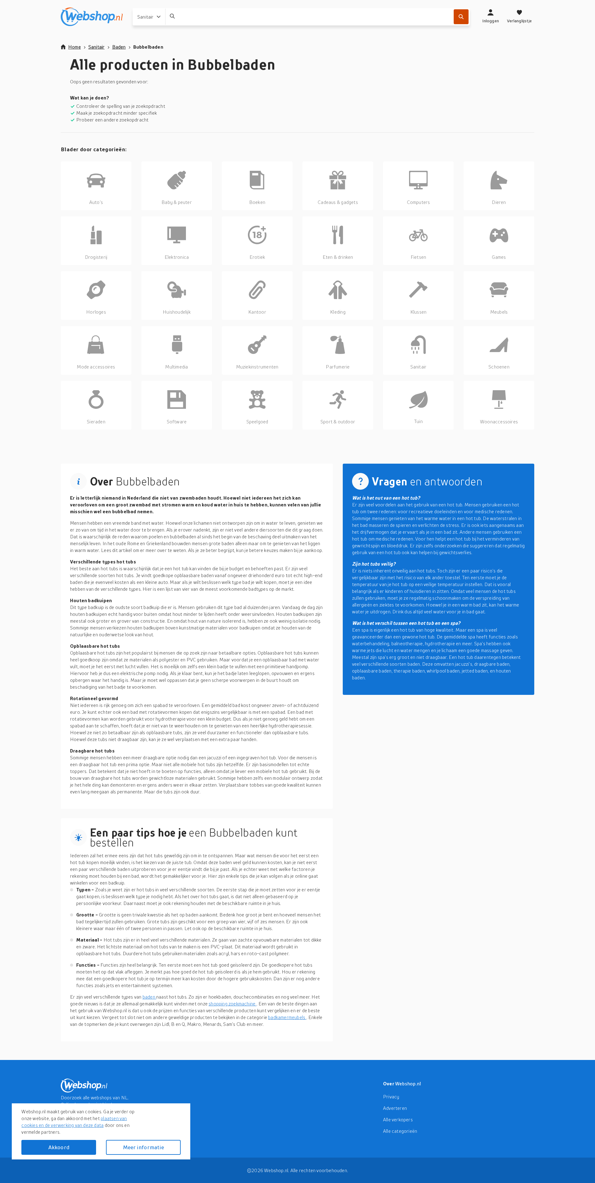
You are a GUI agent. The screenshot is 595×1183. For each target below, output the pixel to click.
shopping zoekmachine (232, 1003)
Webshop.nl (408, 1083)
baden (149, 997)
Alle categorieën (400, 1131)
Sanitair (96, 47)
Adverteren (395, 1108)
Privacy (391, 1096)
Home (74, 47)
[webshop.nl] (92, 16)
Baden (119, 47)
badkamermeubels (287, 1017)
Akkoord (58, 1147)
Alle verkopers (398, 1119)
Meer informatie (143, 1147)
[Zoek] (461, 16)
